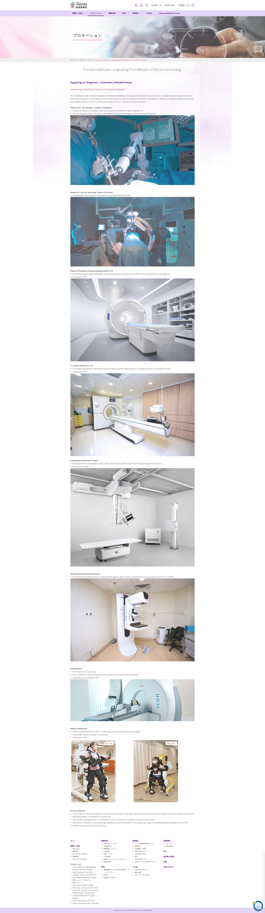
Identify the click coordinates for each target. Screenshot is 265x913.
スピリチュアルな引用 (142, 875)
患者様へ (135, 841)
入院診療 (106, 851)
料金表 (106, 875)
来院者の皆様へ (170, 5)
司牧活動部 (107, 862)
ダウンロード (170, 843)
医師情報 (167, 841)
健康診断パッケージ (110, 849)
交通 (165, 862)
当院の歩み (76, 849)
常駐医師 (75, 856)
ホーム (72, 60)
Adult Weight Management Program (84, 877)
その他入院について (141, 859)
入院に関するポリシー (142, 851)
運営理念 (75, 851)
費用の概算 (169, 846)
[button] (258, 906)
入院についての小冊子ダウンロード (146, 862)
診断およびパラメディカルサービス (115, 859)
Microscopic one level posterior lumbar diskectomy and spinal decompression (85, 889)
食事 (136, 856)
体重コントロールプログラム (81, 880)
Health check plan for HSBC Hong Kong (85, 903)
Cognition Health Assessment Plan (84, 875)
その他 (134, 867)
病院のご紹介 (75, 846)
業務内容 (104, 841)
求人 (161, 5)
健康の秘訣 (138, 872)
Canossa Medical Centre (169, 13)
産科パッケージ (77, 883)
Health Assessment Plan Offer (82, 872)
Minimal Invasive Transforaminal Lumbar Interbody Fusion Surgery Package (83, 895)
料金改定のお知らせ (110, 877)
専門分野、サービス (110, 843)
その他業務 (107, 856)
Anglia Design (148, 910)
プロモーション (85, 60)
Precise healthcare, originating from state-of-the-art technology (84, 868)
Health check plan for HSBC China (83, 901)
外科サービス (108, 854)
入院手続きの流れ (140, 854)
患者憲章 (137, 846)
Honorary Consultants (79, 859)
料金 (103, 867)
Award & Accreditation (79, 854)
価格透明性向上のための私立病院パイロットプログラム (117, 871)
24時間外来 (107, 846)
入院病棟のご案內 (140, 849)
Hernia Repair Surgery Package (82, 885)
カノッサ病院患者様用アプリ (144, 843)
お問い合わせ (168, 867)
